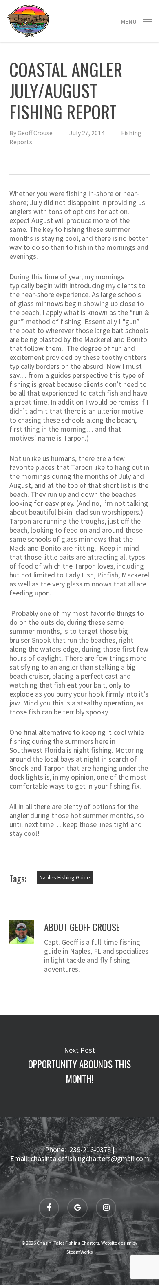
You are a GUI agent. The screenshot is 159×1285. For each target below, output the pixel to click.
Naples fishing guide (65, 877)
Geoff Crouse (35, 133)
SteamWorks (79, 1252)
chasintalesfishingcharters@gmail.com (90, 1158)
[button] (136, 20)
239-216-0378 (90, 1149)
